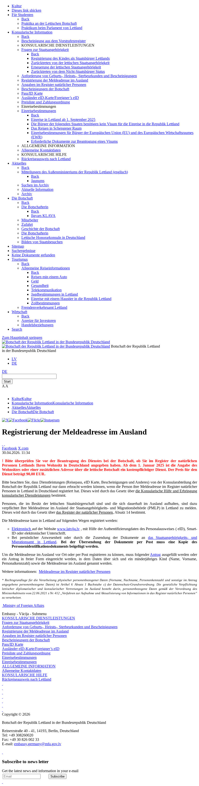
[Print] (2, 444)
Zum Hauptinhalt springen (22, 337)
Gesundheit (40, 286)
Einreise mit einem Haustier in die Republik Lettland (71, 299)
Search (17, 329)
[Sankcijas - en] (2, 692)
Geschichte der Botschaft (40, 229)
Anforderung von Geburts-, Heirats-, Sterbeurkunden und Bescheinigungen (79, 76)
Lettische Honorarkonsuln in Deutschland (53, 237)
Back (25, 19)
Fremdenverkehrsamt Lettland (44, 307)
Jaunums (37, 181)
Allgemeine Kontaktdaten (41, 150)
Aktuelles (19, 163)
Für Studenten (22, 15)
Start (7, 381)
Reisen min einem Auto (49, 277)
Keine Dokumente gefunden (33, 255)
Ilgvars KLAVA (43, 216)
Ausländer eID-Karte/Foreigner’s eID (50, 98)
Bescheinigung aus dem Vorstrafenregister (53, 41)
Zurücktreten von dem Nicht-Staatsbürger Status (68, 71)
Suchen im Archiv (35, 185)
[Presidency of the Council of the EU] (2, 710)
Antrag (155, 554)
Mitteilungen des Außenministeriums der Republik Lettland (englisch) (74, 172)
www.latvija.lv (68, 529)
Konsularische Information (32, 32)
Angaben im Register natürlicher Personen (53, 85)
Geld (35, 281)
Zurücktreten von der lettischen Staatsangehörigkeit (70, 63)
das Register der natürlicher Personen (84, 512)
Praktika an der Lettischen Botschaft (49, 23)
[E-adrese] (2, 701)
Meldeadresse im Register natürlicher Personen (74, 571)
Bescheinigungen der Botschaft (45, 89)
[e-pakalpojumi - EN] (2, 688)
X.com (23, 448)
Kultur (17, 6)
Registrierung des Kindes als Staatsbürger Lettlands (70, 58)
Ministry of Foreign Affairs (23, 605)
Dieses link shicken (26, 10)
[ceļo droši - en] (2, 697)
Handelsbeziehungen (37, 325)
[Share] (4, 444)
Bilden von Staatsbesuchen (42, 242)
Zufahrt (27, 224)
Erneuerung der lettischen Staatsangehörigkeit (66, 67)
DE (14, 363)
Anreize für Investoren (38, 320)
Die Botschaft (22, 198)
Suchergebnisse (23, 251)
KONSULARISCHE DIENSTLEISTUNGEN (38, 618)
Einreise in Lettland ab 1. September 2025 (63, 119)
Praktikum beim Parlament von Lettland (51, 28)
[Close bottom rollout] (2, 752)
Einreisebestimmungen (38, 111)
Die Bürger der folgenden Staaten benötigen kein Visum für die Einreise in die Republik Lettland (105, 124)
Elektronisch (22, 529)
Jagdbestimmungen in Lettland (54, 294)
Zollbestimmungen (45, 303)
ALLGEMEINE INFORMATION (29, 666)
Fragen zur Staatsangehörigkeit (45, 50)
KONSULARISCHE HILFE (24, 675)
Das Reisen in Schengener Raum (56, 128)
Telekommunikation (46, 290)
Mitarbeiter (29, 220)
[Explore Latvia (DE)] (2, 684)
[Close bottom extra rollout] (2, 782)
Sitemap (18, 246)
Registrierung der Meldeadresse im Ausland (54, 80)
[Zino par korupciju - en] (2, 705)
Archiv (26, 194)
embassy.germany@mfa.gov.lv (37, 744)
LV (14, 359)
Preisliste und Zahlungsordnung (45, 102)
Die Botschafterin (34, 207)
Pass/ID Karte (32, 93)
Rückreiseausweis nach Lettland (46, 159)
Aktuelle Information (37, 189)
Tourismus (20, 259)
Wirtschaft (19, 312)
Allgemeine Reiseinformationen (45, 268)
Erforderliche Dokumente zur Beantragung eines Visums (74, 141)
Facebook (9, 448)
